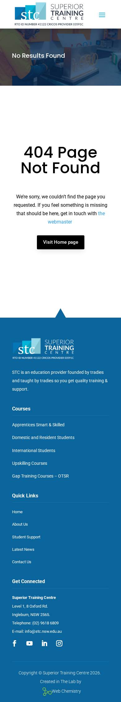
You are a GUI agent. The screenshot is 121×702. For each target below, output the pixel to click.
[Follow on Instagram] (59, 643)
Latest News (23, 549)
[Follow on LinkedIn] (44, 643)
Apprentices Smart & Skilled (38, 424)
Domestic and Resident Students (43, 437)
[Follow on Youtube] (29, 643)
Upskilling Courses (29, 463)
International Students (33, 450)
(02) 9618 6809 (45, 623)
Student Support (26, 537)
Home (17, 512)
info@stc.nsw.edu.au (43, 631)
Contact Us (21, 561)
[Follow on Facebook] (14, 643)
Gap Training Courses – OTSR (40, 475)
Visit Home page (60, 242)
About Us (20, 524)
